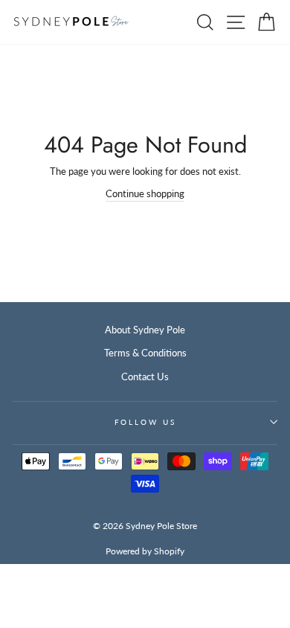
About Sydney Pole (145, 330)
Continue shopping (145, 193)
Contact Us (145, 376)
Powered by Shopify (145, 551)
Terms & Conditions (145, 353)
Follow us (145, 422)
